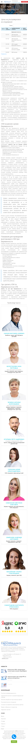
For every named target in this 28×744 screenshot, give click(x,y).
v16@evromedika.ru (7, 657)
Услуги (7, 12)
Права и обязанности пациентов (9, 707)
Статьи (2, 726)
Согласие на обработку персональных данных (12, 704)
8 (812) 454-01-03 (7, 655)
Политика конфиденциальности (8, 693)
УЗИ (12, 12)
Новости (3, 723)
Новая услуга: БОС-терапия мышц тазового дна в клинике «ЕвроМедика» (17, 670)
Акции (2, 728)
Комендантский (16, 2)
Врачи (2, 716)
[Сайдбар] (2, 225)
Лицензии (3, 718)
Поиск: (11, 25)
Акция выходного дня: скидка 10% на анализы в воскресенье (17, 677)
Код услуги (8, 29)
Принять (14, 741)
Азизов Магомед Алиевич (14, 333)
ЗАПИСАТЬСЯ (5, 658)
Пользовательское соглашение (8, 702)
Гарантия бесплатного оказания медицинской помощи (12, 696)
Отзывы (3, 721)
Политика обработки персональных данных (11, 699)
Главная (3, 12)
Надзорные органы (5, 709)
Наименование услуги (16, 29)
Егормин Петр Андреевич (14, 439)
